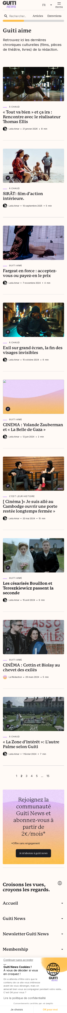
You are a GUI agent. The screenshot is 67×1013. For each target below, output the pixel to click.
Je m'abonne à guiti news (33, 853)
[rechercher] (6, 16)
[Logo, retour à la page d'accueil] (9, 7)
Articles (38, 16)
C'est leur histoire (22, 496)
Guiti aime (15, 265)
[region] (33, 16)
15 (48, 776)
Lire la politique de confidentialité (24, 998)
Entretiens (54, 16)
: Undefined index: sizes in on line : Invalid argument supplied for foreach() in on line (33, 397)
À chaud (14, 106)
